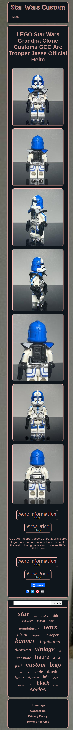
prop (51, 620)
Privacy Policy (38, 716)
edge (35, 617)
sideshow (23, 658)
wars (50, 627)
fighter (57, 677)
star (23, 614)
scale (38, 671)
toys (30, 684)
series (38, 690)
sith (55, 616)
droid (56, 658)
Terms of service (38, 721)
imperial (37, 635)
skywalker (33, 677)
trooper (52, 635)
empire (24, 672)
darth (52, 671)
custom (36, 664)
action (41, 620)
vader (44, 616)
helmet (21, 685)
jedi (18, 665)
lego (55, 664)
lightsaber (50, 641)
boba (55, 685)
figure (42, 656)
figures (19, 677)
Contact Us (38, 710)
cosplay (27, 620)
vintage (45, 648)
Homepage (38, 705)
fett (60, 651)
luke (46, 677)
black (43, 682)
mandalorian (29, 629)
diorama (23, 649)
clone (22, 634)
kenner (25, 641)
